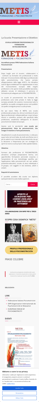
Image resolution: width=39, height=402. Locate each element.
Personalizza (19, 393)
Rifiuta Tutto (19, 398)
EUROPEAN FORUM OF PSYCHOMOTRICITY (16, 310)
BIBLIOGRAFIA (9, 288)
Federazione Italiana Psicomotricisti (21, 301)
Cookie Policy (11, 383)
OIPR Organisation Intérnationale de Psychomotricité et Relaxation (22, 305)
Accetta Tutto (19, 388)
